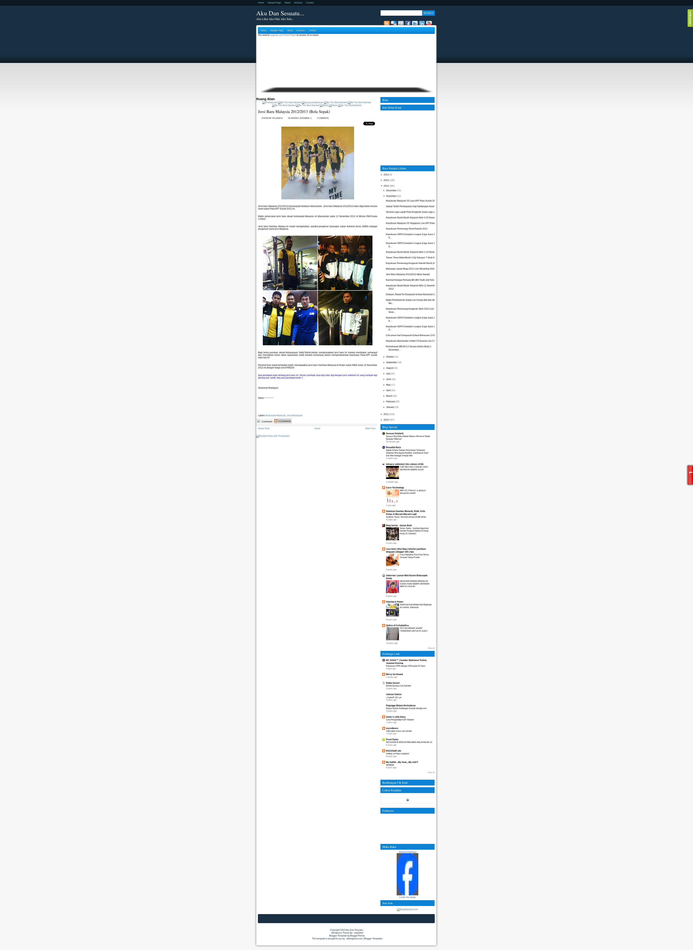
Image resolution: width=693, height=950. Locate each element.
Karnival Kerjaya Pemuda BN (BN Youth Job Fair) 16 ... (412, 280)
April (388, 390)
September (391, 362)
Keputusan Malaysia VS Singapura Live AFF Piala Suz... (413, 223)
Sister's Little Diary (396, 717)
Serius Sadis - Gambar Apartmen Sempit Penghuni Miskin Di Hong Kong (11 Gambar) (414, 531)
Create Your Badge (407, 897)
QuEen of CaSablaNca (397, 625)
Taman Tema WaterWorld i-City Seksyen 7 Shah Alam (412, 257)
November (391, 196)
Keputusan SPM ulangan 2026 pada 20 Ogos (405, 666)
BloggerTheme (357, 935)
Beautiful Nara (393, 447)
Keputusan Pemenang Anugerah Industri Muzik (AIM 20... (414, 263)
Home (261, 2)
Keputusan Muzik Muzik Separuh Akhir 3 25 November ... (413, 217)
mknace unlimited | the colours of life (405, 464)
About (287, 2)
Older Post (370, 428)
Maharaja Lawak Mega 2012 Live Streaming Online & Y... (414, 269)
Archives (298, 2)
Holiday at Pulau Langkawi (397, 753)
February (390, 401)
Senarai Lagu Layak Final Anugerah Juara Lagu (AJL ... (413, 212)
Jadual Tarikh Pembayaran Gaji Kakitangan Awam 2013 (413, 206)
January (390, 407)
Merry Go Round (394, 674)
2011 (386, 414)
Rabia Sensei (393, 683)
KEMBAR (390, 765)
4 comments (323, 118)
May (388, 385)
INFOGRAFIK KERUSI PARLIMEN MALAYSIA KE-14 (409, 742)
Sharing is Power (394, 602)
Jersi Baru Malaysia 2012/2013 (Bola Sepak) (294, 111)
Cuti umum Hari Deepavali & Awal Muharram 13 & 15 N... (414, 335)
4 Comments (284, 421)
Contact (310, 2)
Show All (431, 648)
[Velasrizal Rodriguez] (407, 894)
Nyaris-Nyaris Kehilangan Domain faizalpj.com (406, 708)
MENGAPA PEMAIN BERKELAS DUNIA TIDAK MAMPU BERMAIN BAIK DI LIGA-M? (414, 584)
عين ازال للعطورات (394, 697)
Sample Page (274, 2)
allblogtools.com (354, 938)
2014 (386, 174)
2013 (386, 180)
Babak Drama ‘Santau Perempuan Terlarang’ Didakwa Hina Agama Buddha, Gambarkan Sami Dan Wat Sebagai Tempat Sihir (407, 453)
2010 (386, 420)
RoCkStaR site (393, 751)
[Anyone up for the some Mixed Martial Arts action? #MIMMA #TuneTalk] (283, 105)
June (388, 379)
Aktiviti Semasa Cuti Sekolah (398, 686)
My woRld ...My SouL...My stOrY (402, 762)
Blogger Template (338, 935)
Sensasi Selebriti (394, 433)
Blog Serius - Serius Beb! (399, 525)
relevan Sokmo (394, 694)
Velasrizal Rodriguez (408, 852)
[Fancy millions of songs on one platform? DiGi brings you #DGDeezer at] (312, 102)
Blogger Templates (373, 938)
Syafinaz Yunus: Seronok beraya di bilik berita (406, 517)
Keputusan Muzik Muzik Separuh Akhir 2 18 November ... (413, 252)
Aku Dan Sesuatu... (280, 13)
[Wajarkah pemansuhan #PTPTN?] (289, 102)
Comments (266, 421)
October (390, 357)
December (391, 190)
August (389, 368)
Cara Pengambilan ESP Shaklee (400, 720)
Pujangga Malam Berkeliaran (401, 705)
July (388, 373)
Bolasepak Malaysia (276, 415)
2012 (386, 186)
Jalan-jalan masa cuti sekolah (399, 731)
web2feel (358, 933)
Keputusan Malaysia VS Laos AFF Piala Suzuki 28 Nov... (413, 201)
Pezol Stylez (392, 739)
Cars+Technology (395, 487)
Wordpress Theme (340, 933)
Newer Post (263, 428)
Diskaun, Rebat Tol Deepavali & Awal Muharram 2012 (412, 294)
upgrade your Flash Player (283, 35)
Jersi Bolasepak (294, 415)
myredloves (392, 728)
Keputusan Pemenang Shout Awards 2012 (407, 228)
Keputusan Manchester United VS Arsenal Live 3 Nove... (413, 341)
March (389, 396)
